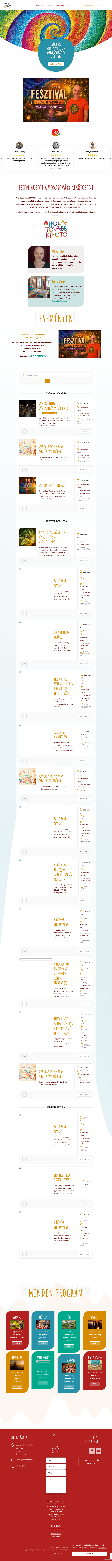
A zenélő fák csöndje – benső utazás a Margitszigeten (52, 537)
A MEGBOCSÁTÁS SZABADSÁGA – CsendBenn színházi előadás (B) (62, 973)
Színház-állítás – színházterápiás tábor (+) (53, 406)
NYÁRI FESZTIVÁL (38, 356)
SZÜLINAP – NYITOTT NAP (52, 485)
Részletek (85, 431)
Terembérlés (77, 5)
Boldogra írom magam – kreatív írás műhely (52, 449)
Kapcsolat (89, 5)
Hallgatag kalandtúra (60, 734)
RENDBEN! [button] (89, 1554)
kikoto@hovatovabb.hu (25, 1459)
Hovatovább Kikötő (44, 5)
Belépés (100, 5)
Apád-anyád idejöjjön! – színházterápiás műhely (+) (63, 872)
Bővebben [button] (102, 1548)
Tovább (17, 1343)
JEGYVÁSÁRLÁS (84, 470)
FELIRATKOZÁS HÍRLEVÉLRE (92, 1462)
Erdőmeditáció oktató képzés (62, 1177)
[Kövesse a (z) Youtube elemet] (98, 1451)
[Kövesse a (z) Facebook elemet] (92, 1451)
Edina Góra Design (59, 1554)
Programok (62, 5)
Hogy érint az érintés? (61, 634)
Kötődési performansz (61, 922)
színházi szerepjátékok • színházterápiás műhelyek (56, 50)
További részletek (59, 301)
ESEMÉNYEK (56, 64)
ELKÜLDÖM (56, 1526)
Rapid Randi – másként (62, 583)
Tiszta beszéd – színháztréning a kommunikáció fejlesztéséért (64, 686)
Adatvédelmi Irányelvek (56, 1535)
